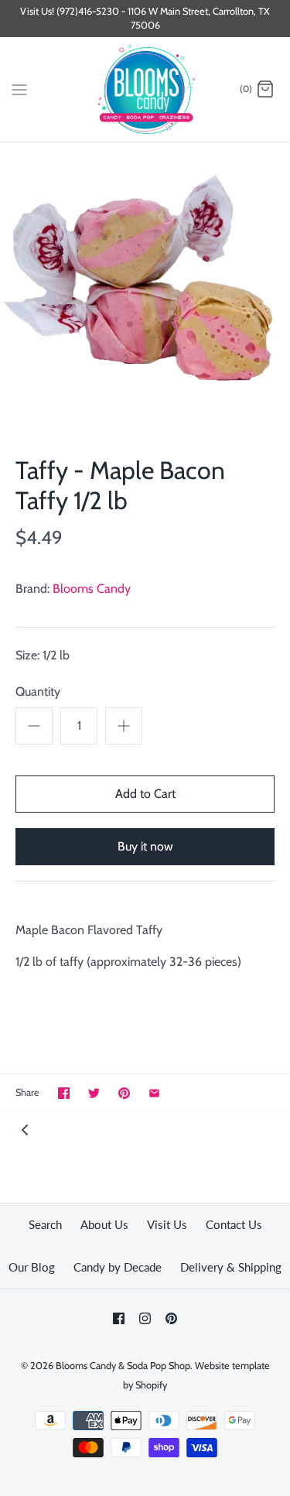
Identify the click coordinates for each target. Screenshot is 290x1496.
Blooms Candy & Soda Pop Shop (123, 1365)
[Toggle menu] (19, 89)
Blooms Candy (92, 588)
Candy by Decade (117, 1267)
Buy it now (145, 846)
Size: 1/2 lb (42, 655)
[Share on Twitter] (94, 1093)
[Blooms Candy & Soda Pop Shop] (145, 89)
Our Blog (32, 1267)
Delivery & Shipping (230, 1267)
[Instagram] (145, 1318)
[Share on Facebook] (64, 1093)
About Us (104, 1224)
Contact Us (234, 1224)
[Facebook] (119, 1318)
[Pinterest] (171, 1318)
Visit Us (167, 1224)
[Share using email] (154, 1093)
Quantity (37, 691)
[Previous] (24, 1129)
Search (45, 1224)
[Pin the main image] (124, 1093)
